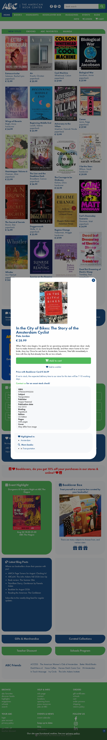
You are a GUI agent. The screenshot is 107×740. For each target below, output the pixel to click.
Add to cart (55, 360)
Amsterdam (26, 440)
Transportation (29, 448)
